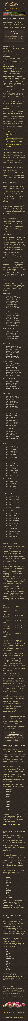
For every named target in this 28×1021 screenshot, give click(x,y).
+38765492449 (14, 33)
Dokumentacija (10, 134)
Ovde (4, 68)
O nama (8, 131)
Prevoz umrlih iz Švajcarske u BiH (11, 824)
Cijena (7, 136)
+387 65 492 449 (14, 734)
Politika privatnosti (17, 1019)
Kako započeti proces (11, 133)
